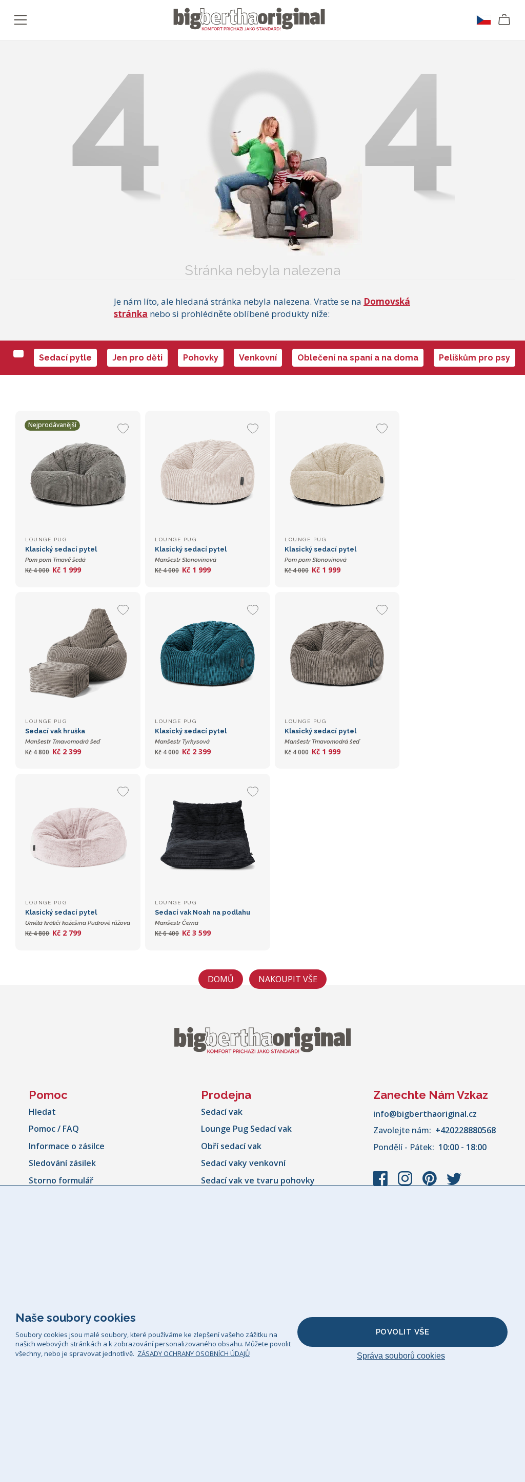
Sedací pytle (65, 358)
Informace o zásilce (67, 1146)
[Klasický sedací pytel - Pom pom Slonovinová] (337, 473)
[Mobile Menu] (20, 20)
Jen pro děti (137, 358)
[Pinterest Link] (430, 1183)
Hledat (42, 1111)
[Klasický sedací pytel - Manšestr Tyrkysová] (207, 654)
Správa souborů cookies (401, 1355)
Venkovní (258, 358)
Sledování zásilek (62, 1163)
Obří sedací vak (231, 1146)
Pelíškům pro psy (474, 358)
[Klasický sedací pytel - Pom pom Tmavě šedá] (78, 473)
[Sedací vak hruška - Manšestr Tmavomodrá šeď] (78, 654)
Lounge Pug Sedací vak (246, 1128)
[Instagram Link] (406, 1183)
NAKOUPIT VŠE (287, 979)
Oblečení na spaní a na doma (357, 358)
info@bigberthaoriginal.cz (425, 1113)
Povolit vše (403, 1332)
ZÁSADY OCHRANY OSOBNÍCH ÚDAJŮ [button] (193, 1353)
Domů (221, 979)
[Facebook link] (381, 1183)
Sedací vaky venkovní (243, 1163)
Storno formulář (61, 1180)
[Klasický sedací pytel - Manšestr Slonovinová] (207, 473)
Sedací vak (222, 1111)
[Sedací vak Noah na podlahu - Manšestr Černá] (207, 836)
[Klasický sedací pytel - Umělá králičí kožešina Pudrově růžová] (78, 836)
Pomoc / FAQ (54, 1128)
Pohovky (200, 358)
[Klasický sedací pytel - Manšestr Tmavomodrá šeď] (337, 654)
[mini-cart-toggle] (504, 20)
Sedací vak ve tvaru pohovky (258, 1180)
